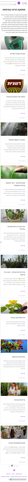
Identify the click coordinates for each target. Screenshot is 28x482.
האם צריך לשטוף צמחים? (17, 140)
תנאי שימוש (19, 474)
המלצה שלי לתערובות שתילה (15, 97)
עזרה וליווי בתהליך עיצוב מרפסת (19, 476)
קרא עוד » (22, 70)
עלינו (13, 474)
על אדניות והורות (19, 400)
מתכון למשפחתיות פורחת (17, 443)
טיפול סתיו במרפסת (18, 357)
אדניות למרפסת (5, 476)
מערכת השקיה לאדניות (17, 54)
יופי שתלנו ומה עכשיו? (18, 318)
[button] (19, 3)
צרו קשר (8, 474)
